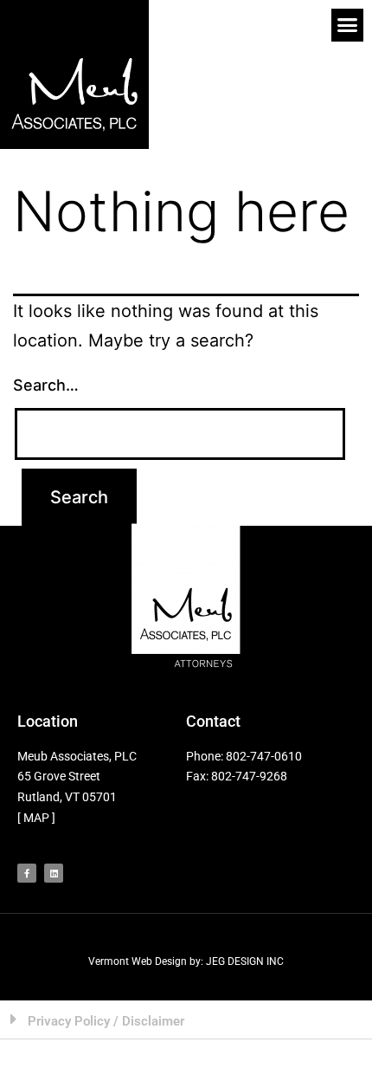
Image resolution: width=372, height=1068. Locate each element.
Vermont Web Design (137, 961)
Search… (46, 385)
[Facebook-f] (26, 873)
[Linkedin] (53, 873)
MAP (36, 818)
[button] (347, 25)
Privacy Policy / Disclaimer (106, 1021)
